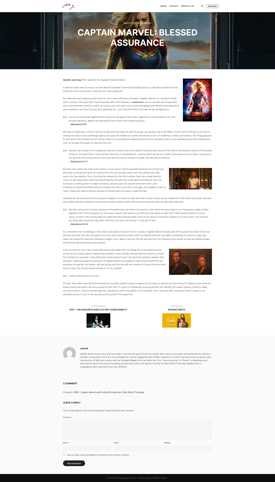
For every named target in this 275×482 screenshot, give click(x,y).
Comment (67, 417)
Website (167, 443)
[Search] (202, 6)
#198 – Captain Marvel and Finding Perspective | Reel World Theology (108, 392)
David (133, 360)
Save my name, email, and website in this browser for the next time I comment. (98, 455)
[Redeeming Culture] (68, 6)
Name (66, 443)
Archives (212, 6)
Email (116, 443)
